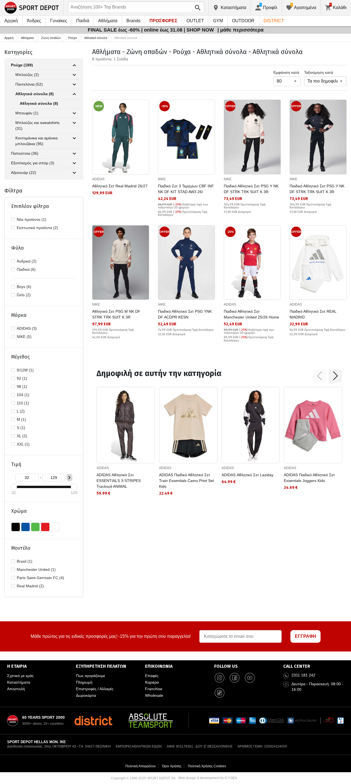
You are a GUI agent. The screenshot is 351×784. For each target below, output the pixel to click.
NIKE (162, 179)
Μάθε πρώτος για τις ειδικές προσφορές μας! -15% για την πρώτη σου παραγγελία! (111, 636)
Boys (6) (24, 286)
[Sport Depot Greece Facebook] (234, 677)
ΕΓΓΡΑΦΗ (305, 636)
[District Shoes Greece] (93, 720)
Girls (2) (24, 295)
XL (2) (22, 436)
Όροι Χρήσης (172, 766)
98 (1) (22, 386)
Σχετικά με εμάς (20, 675)
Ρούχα (72, 38)
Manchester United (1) (36, 569)
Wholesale (154, 695)
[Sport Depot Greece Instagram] (219, 677)
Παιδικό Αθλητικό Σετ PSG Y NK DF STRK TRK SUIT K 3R (251, 189)
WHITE (55, 527)
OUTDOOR (243, 20)
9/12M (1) (25, 370)
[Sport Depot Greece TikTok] (219, 692)
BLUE (25, 527)
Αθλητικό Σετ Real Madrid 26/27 (120, 186)
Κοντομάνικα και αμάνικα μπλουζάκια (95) (36, 141)
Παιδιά (82, 20)
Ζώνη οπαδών (51, 38)
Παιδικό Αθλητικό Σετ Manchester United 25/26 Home (251, 314)
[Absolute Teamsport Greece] (151, 721)
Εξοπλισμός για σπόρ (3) (32, 163)
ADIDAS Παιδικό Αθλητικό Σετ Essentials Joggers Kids (309, 478)
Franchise (153, 689)
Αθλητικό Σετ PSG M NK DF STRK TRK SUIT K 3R (116, 314)
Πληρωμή (84, 682)
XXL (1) (23, 444)
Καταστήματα (18, 682)
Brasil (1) (24, 561)
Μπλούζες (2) (27, 74)
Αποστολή (16, 689)
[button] (319, 376)
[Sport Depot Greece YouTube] (249, 677)
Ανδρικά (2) (26, 261)
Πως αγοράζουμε (90, 675)
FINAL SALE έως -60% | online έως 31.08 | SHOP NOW (151, 30)
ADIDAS (98, 179)
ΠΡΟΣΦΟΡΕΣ (163, 20)
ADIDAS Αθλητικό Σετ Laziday (247, 475)
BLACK (15, 527)
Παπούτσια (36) (24, 153)
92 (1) (22, 378)
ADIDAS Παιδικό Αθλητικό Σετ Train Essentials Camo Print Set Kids (186, 481)
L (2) (21, 411)
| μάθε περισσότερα (240, 30)
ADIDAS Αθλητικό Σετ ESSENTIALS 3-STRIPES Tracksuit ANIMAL (119, 481)
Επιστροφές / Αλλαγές (95, 689)
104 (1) (23, 395)
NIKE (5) (24, 336)
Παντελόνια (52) (29, 84)
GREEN (35, 527)
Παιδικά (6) (26, 269)
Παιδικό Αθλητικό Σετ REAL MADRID (313, 314)
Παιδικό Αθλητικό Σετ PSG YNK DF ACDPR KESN (185, 314)
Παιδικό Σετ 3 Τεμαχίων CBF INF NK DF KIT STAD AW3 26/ (186, 189)
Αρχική (11, 20)
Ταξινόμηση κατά (318, 72)
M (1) (21, 419)
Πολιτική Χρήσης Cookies (207, 766)
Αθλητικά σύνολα (95, 38)
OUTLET (195, 20)
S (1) (21, 427)
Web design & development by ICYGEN (207, 778)
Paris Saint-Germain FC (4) (40, 578)
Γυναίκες (58, 20)
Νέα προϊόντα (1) (31, 219)
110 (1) (23, 403)
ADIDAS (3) (27, 328)
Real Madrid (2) (30, 586)
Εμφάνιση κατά (286, 72)
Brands (133, 20)
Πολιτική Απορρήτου (140, 766)
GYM (218, 20)
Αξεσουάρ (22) (23, 172)
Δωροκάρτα (86, 695)
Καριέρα (152, 682)
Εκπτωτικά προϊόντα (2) (37, 227)
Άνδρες (34, 20)
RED (45, 527)
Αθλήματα (107, 20)
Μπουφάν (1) (26, 113)
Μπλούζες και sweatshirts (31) (37, 125)
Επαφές (151, 675)
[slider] (13, 487)
